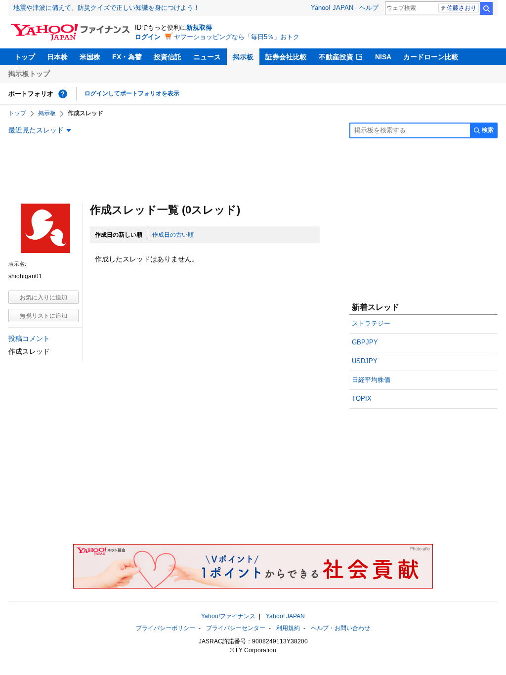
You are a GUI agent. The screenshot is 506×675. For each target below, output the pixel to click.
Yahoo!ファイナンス (228, 616)
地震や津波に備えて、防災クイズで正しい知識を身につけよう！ (106, 7)
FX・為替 (127, 57)
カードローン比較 (431, 57)
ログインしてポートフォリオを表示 (131, 93)
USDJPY (365, 361)
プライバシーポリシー (165, 628)
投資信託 (167, 57)
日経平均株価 (371, 379)
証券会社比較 (286, 57)
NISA (383, 57)
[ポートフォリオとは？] (62, 93)
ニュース (207, 57)
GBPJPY (365, 342)
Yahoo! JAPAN (332, 7)
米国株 (90, 57)
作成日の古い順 (173, 234)
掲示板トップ (29, 74)
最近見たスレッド (36, 130)
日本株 (57, 57)
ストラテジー (371, 323)
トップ (24, 57)
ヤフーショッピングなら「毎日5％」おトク (236, 37)
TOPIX (362, 398)
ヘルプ (369, 7)
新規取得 (199, 27)
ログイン (148, 37)
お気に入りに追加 (43, 297)
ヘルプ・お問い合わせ (340, 628)
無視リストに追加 (43, 315)
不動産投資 (336, 57)
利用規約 (288, 628)
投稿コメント (29, 338)
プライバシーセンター (235, 628)
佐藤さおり (461, 7)
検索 (486, 8)
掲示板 (243, 57)
